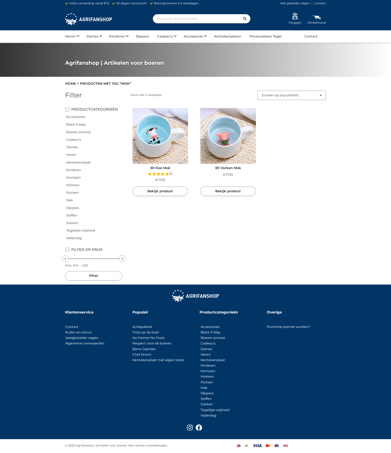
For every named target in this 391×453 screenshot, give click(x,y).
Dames (92, 36)
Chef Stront (141, 354)
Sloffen (71, 215)
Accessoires (193, 36)
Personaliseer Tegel (265, 36)
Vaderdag (74, 238)
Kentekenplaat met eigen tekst (158, 360)
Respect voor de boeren (152, 343)
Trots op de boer (146, 332)
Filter (93, 276)
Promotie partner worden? (288, 327)
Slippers (142, 36)
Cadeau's (73, 140)
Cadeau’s (165, 36)
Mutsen (72, 193)
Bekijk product (160, 191)
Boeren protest (78, 132)
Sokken (72, 223)
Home (70, 84)
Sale (69, 200)
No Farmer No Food (148, 338)
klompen (73, 177)
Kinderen (117, 36)
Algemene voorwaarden (84, 343)
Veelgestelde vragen (82, 338)
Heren (70, 36)
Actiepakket (142, 327)
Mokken (73, 185)
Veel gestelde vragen (295, 3)
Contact (320, 3)
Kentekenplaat (78, 162)
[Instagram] (190, 427)
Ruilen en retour (78, 332)
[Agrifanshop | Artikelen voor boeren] (88, 19)
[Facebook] (199, 427)
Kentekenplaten (227, 36)
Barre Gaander (144, 349)
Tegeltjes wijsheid (80, 230)
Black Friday (76, 124)
